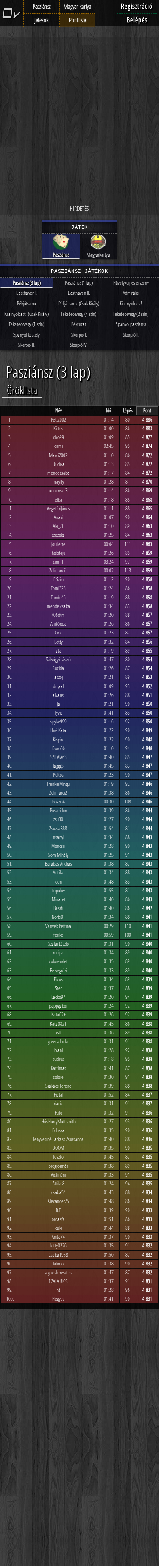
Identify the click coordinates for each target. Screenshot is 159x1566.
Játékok (41, 20)
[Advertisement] (79, 121)
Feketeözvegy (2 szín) (130, 314)
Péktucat (78, 324)
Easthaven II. (79, 293)
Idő (108, 410)
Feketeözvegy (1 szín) (26, 324)
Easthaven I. (26, 293)
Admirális (131, 293)
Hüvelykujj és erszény (131, 282)
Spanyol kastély (26, 334)
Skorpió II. (131, 334)
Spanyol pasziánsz (131, 324)
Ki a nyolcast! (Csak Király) (26, 314)
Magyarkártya (98, 254)
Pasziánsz (42, 6)
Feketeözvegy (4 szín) (78, 314)
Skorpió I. (79, 334)
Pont (147, 410)
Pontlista (77, 20)
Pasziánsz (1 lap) (79, 282)
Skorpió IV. (78, 344)
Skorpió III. (26, 344)
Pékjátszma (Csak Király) (78, 303)
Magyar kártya (77, 6)
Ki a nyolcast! (131, 303)
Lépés (128, 410)
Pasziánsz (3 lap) (27, 282)
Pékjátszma (26, 303)
